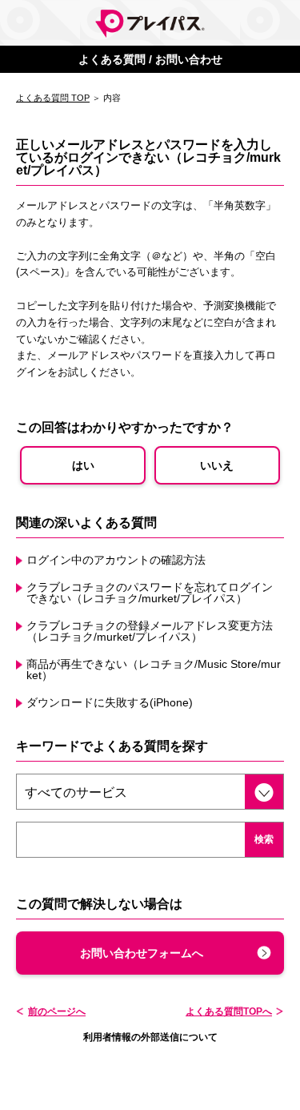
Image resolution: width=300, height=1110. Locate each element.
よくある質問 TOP (53, 98)
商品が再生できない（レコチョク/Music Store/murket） (153, 670)
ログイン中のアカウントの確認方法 (116, 559)
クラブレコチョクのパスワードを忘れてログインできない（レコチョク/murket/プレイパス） (149, 593)
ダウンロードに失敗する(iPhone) (109, 702)
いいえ (217, 465)
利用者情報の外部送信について (150, 1037)
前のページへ (57, 1011)
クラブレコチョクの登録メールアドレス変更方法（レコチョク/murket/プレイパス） (149, 631)
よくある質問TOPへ (229, 1011)
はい (83, 465)
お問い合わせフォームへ (141, 953)
